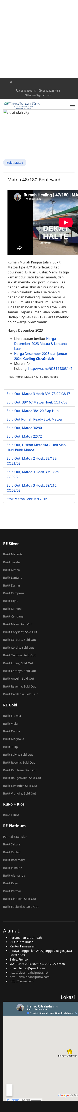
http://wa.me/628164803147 (50, 368)
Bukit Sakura (12, 844)
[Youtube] (24, 82)
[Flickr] (69, 82)
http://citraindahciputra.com (30, 977)
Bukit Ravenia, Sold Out (19, 686)
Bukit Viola (10, 724)
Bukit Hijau (10, 601)
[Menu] (72, 105)
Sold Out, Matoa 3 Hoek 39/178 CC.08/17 (38, 393)
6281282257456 (50, 90)
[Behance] (50, 82)
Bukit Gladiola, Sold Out (19, 899)
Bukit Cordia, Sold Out (18, 647)
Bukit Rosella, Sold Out (19, 762)
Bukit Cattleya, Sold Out (19, 671)
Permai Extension (15, 837)
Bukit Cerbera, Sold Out (19, 640)
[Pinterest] (18, 82)
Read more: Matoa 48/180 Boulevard (32, 377)
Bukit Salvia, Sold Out (18, 755)
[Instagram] (43, 82)
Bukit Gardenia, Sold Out (20, 694)
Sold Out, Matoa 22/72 (24, 436)
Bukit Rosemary (14, 860)
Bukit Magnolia (13, 739)
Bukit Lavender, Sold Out (20, 786)
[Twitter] (11, 82)
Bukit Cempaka (13, 593)
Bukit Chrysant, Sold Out (20, 632)
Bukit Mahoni (12, 609)
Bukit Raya (10, 883)
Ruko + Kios (11, 815)
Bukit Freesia (12, 716)
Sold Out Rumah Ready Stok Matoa (34, 419)
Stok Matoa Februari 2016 (27, 499)
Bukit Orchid (12, 852)
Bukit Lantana (12, 577)
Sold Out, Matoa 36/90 (24, 428)
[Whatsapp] (63, 82)
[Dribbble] (37, 82)
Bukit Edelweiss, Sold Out (20, 907)
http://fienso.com (21, 981)
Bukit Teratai (12, 562)
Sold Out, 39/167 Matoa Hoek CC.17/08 (37, 402)
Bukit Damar (11, 585)
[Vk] (39, 86)
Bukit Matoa (14, 163)
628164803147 (28, 90)
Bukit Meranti (12, 554)
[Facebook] (4, 82)
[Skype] (56, 82)
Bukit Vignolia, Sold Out (19, 793)
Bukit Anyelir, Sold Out (18, 678)
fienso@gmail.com (39, 95)
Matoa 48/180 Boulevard (34, 179)
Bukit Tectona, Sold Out (19, 655)
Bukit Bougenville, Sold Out (22, 778)
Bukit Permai (12, 891)
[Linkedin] (31, 82)
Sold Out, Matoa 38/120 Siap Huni (33, 410)
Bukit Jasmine (12, 868)
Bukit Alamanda (14, 875)
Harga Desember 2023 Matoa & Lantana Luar (40, 343)
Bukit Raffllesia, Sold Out (20, 770)
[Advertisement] (39, 39)
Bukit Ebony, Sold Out (18, 663)
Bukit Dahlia (11, 731)
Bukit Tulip (10, 747)
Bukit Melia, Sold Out (17, 624)
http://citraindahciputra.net (29, 972)
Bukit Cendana (13, 616)
